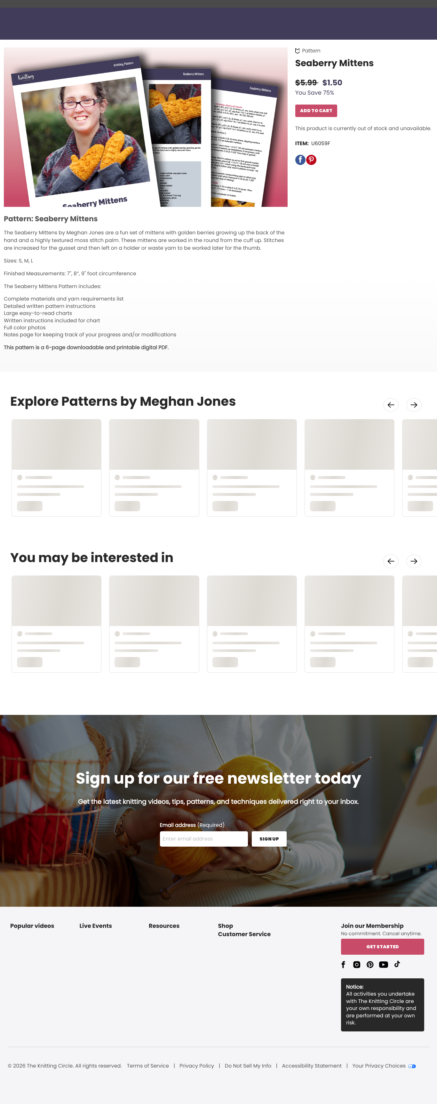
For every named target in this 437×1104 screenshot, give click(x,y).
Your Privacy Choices (379, 1065)
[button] (300, 160)
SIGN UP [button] (269, 839)
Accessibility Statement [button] (312, 1065)
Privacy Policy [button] (196, 1065)
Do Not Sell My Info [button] (248, 1065)
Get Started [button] (382, 946)
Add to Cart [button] (316, 110)
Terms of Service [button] (148, 1065)
